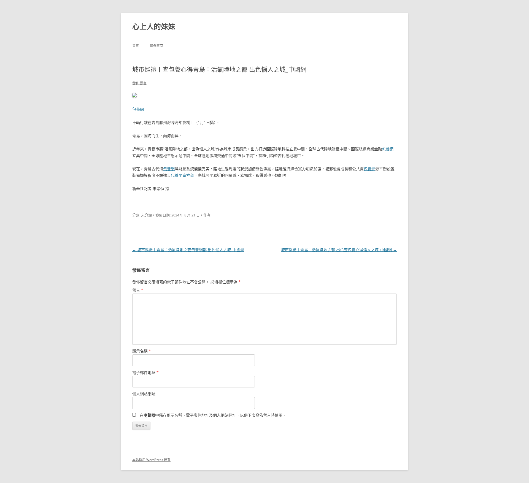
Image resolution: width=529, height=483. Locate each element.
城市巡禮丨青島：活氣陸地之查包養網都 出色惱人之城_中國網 (188, 249)
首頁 (135, 46)
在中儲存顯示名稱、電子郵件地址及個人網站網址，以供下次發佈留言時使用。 (213, 415)
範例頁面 (156, 46)
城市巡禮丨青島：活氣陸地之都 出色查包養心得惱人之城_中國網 (339, 249)
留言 (137, 290)
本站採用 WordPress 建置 (151, 459)
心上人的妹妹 (153, 26)
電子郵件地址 (145, 372)
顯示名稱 (141, 351)
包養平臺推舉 (182, 175)
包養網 (138, 109)
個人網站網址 (143, 393)
